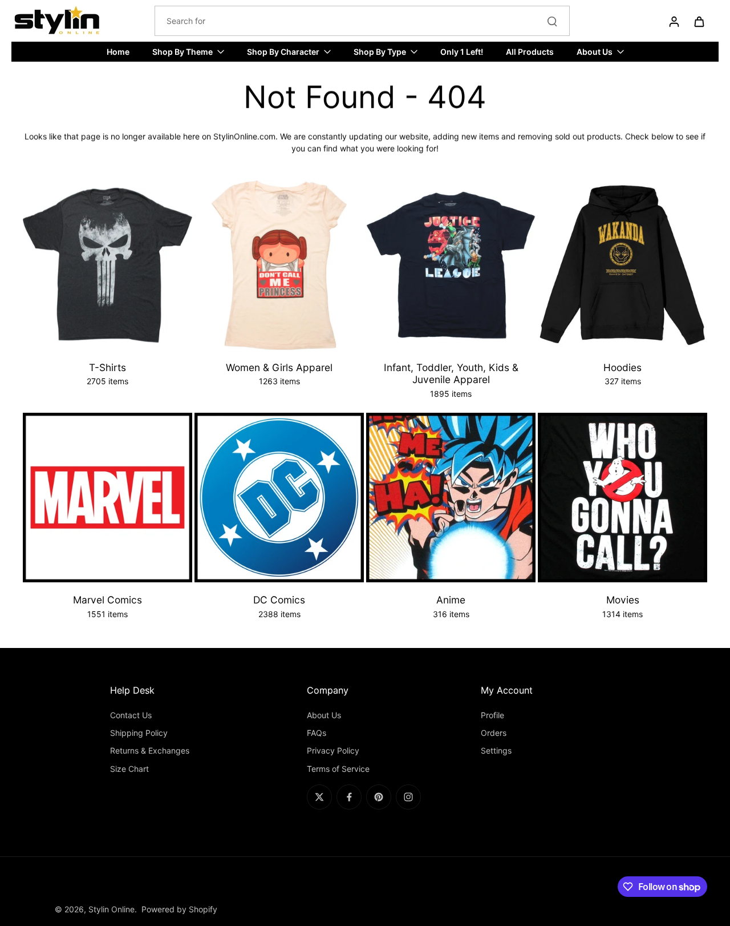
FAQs (316, 733)
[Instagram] (408, 797)
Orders (493, 733)
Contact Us (131, 715)
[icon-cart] (698, 21)
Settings (496, 750)
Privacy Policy (333, 750)
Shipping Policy (139, 733)
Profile (492, 715)
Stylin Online (111, 909)
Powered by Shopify (179, 909)
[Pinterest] (378, 797)
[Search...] (552, 21)
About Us (324, 715)
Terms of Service (338, 769)
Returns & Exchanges (149, 750)
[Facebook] (349, 797)
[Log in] (673, 21)
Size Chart (129, 769)
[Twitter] (319, 797)
